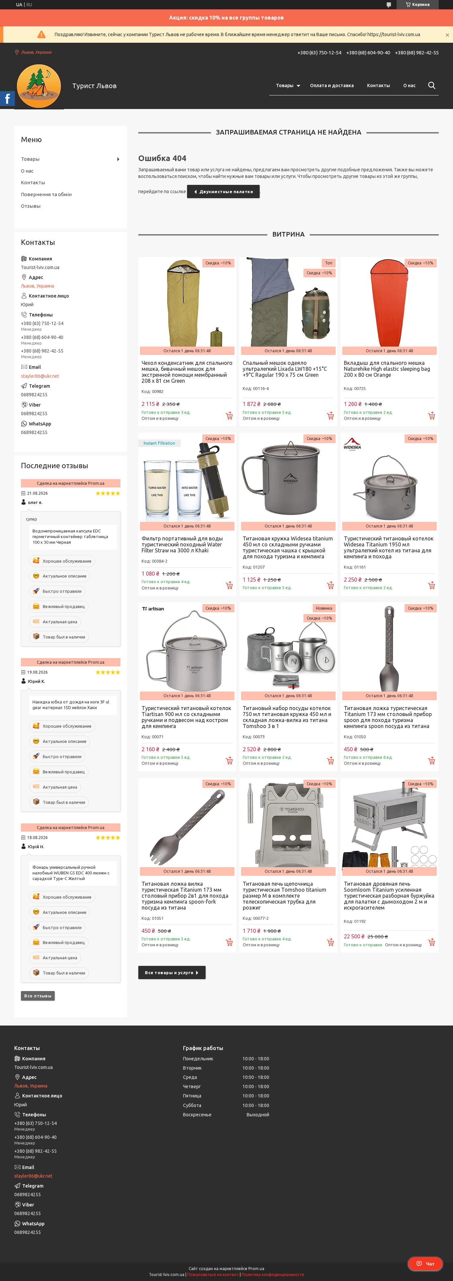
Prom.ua (256, 1268)
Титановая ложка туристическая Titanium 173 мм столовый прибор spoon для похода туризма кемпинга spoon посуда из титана (388, 717)
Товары (284, 85)
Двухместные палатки (226, 191)
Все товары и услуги (169, 972)
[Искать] (430, 85)
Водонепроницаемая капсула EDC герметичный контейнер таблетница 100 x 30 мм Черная (70, 536)
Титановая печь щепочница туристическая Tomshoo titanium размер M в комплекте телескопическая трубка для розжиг (284, 896)
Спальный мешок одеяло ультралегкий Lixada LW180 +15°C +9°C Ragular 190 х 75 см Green (285, 369)
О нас (409, 85)
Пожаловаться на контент (213, 1274)
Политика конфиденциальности (273, 1274)
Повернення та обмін (46, 194)
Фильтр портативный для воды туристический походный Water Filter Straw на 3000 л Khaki (182, 544)
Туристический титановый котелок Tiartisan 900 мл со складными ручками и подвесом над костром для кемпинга (186, 717)
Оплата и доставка (332, 85)
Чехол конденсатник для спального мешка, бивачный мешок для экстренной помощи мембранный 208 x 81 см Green (187, 372)
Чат (430, 1263)
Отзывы (30, 206)
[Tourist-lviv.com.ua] (39, 86)
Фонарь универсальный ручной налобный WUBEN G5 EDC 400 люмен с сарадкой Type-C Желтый (70, 873)
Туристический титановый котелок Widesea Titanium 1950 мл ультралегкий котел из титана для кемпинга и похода (388, 547)
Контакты (378, 85)
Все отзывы (37, 995)
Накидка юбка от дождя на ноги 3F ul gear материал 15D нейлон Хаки (70, 704)
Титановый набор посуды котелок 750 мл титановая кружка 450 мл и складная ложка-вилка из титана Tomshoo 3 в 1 (287, 717)
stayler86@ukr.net (40, 376)
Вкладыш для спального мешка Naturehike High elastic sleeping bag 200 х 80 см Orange (387, 369)
